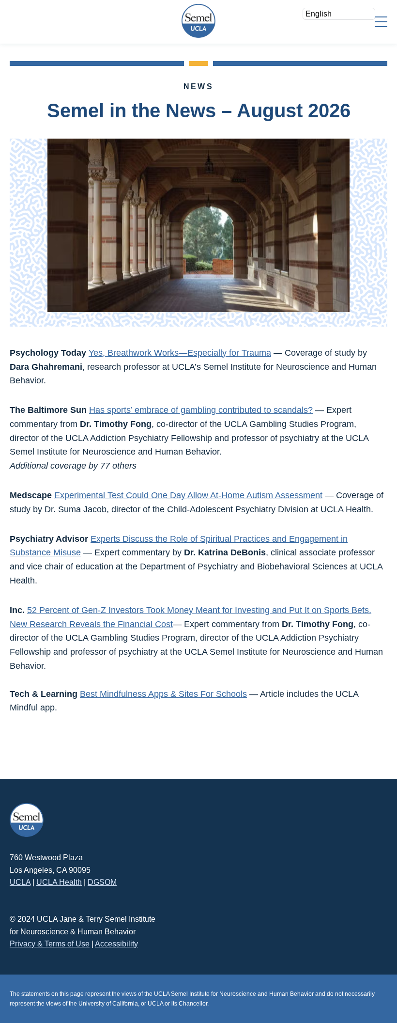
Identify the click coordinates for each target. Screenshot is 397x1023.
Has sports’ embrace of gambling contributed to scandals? (201, 410)
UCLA (20, 882)
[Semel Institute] (198, 21)
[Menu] (381, 21)
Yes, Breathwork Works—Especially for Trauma (180, 353)
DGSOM (102, 882)
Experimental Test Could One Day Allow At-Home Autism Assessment (188, 495)
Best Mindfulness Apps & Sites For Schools (163, 694)
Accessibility (116, 944)
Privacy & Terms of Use (50, 944)
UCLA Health (59, 882)
